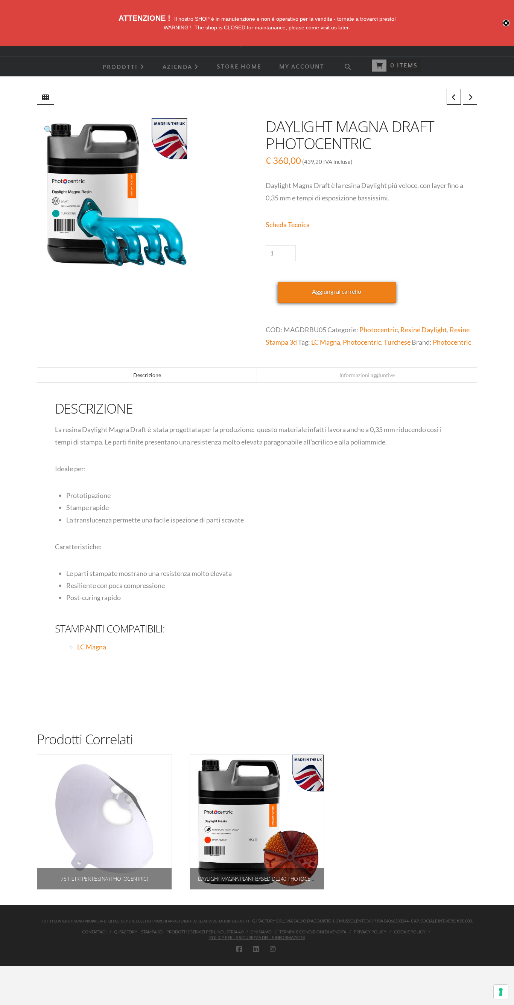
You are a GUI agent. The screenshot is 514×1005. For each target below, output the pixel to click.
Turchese (397, 342)
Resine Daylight (423, 329)
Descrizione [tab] (147, 375)
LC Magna (325, 342)
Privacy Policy (370, 931)
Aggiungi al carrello (336, 291)
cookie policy (410, 931)
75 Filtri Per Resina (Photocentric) (104, 878)
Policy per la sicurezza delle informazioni (257, 937)
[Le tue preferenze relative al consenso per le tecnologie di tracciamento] (501, 992)
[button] (48, 129)
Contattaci (94, 931)
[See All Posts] (45, 97)
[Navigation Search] (347, 66)
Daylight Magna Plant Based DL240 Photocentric (261, 878)
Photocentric (378, 329)
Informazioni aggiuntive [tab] (367, 375)
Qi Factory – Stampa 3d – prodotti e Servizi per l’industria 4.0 (178, 931)
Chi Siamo (261, 931)
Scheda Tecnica (288, 224)
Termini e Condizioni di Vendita (312, 931)
